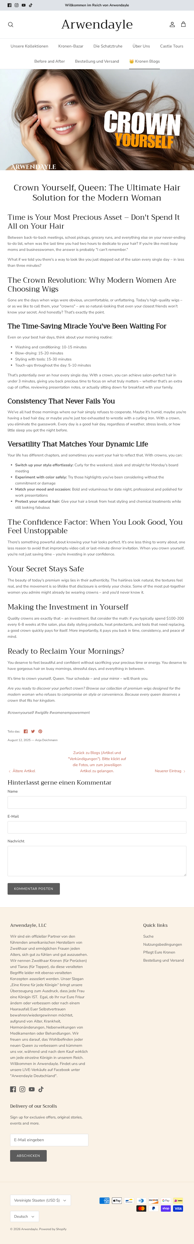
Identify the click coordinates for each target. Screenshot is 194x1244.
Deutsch (21, 1216)
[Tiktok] (31, 5)
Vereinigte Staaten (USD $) (37, 1200)
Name (13, 791)
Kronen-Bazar (70, 46)
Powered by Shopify (52, 1229)
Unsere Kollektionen (29, 46)
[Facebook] (9, 5)
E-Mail (13, 816)
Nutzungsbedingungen (162, 944)
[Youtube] (24, 5)
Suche (148, 936)
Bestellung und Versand (97, 61)
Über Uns (141, 46)
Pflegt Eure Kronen (159, 952)
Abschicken (28, 1156)
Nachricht (16, 841)
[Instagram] (16, 5)
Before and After (49, 61)
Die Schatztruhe (108, 46)
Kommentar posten (33, 889)
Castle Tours (171, 46)
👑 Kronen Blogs (144, 61)
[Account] (171, 24)
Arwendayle (29, 1229)
